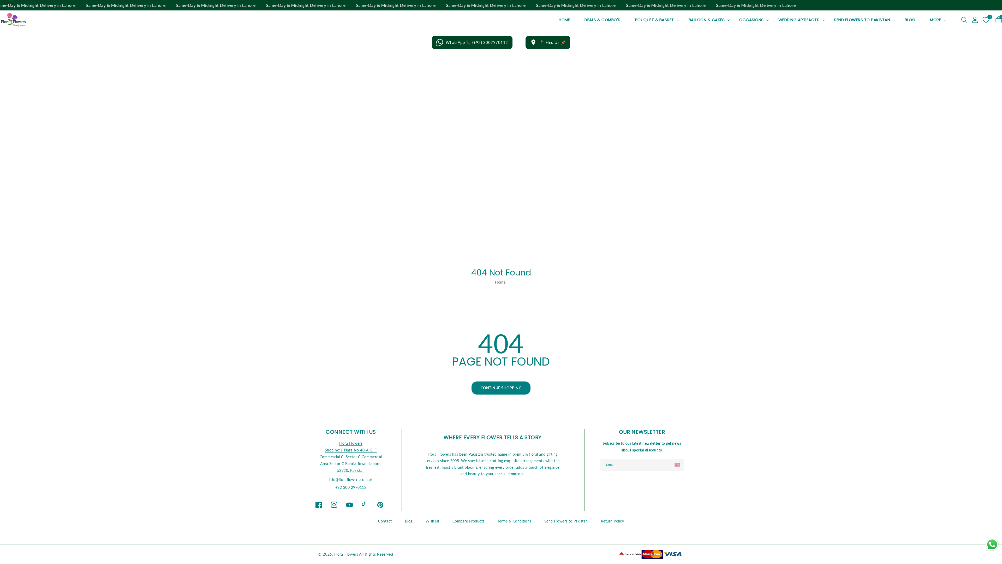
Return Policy (612, 521)
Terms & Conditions (514, 521)
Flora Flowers (351, 443)
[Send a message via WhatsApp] (992, 544)
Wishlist (432, 521)
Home (500, 282)
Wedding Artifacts (799, 19)
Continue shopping (501, 388)
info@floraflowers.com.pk (351, 479)
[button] (964, 20)
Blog (409, 521)
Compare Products (468, 521)
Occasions (751, 19)
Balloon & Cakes (707, 19)
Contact (385, 521)
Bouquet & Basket (654, 19)
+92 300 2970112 (351, 487)
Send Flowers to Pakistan (862, 19)
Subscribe (678, 465)
